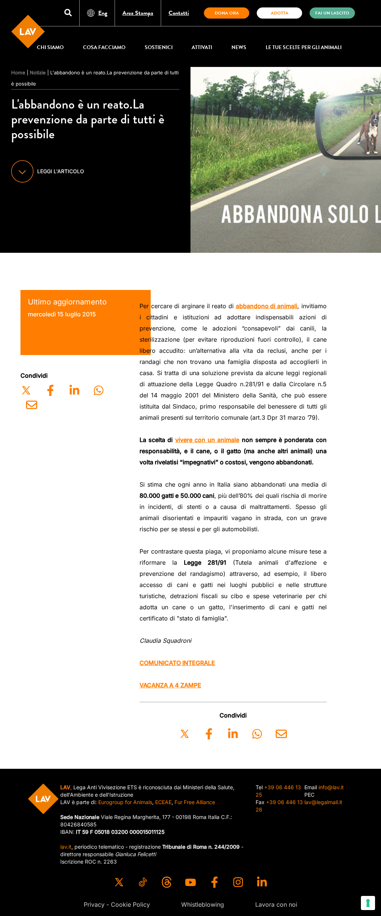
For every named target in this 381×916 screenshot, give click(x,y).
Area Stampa (137, 13)
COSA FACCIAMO (104, 47)
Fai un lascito (332, 13)
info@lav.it (331, 787)
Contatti (179, 13)
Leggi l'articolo (60, 171)
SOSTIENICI (159, 47)
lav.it (65, 847)
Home (18, 72)
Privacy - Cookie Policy (117, 904)
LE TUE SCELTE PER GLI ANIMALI (304, 47)
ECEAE (163, 802)
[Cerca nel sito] (68, 13)
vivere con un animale (207, 440)
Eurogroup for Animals (125, 802)
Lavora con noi (276, 904)
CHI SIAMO (50, 47)
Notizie (38, 72)
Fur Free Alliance (195, 802)
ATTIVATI (202, 47)
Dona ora (227, 13)
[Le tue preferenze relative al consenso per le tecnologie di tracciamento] (368, 903)
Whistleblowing (202, 904)
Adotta (279, 13)
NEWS (238, 47)
